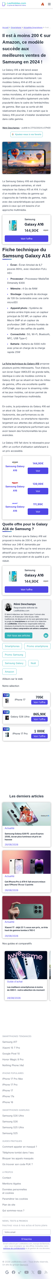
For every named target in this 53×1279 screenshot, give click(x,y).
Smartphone (16, 27)
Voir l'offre (26, 238)
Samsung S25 (10, 1133)
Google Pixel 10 (11, 1053)
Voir (38, 470)
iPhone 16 (7, 1102)
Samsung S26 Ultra (13, 1115)
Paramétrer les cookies (15, 1198)
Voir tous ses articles (18, 635)
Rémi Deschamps (11, 127)
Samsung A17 (9, 1041)
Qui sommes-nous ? (13, 1210)
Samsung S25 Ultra (13, 1127)
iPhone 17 (7, 1090)
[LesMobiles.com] (14, 4)
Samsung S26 (10, 1121)
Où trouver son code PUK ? (17, 1164)
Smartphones (12, 646)
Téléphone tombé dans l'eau (18, 1152)
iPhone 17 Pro (10, 1084)
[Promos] (42, 4)
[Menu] (49, 4)
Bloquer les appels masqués (17, 1158)
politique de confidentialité (14, 1248)
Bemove (24, 1264)
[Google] (7, 1272)
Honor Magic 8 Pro (13, 1059)
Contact (6, 1177)
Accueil (5, 27)
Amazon (9, 671)
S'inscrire (26, 1239)
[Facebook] (13, 1272)
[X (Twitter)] (33, 1272)
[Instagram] (39, 1272)
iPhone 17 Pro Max (12, 1078)
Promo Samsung (14, 654)
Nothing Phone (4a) (13, 1065)
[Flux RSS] (46, 1272)
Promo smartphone (37, 646)
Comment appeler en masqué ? (19, 1146)
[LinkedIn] (46, 635)
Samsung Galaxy (14, 663)
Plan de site (8, 1204)
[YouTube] (26, 1272)
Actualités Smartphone (33, 27)
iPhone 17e (8, 1096)
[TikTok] (20, 1272)
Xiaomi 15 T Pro (11, 1047)
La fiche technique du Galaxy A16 (20, 363)
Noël (33, 663)
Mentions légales (11, 1183)
